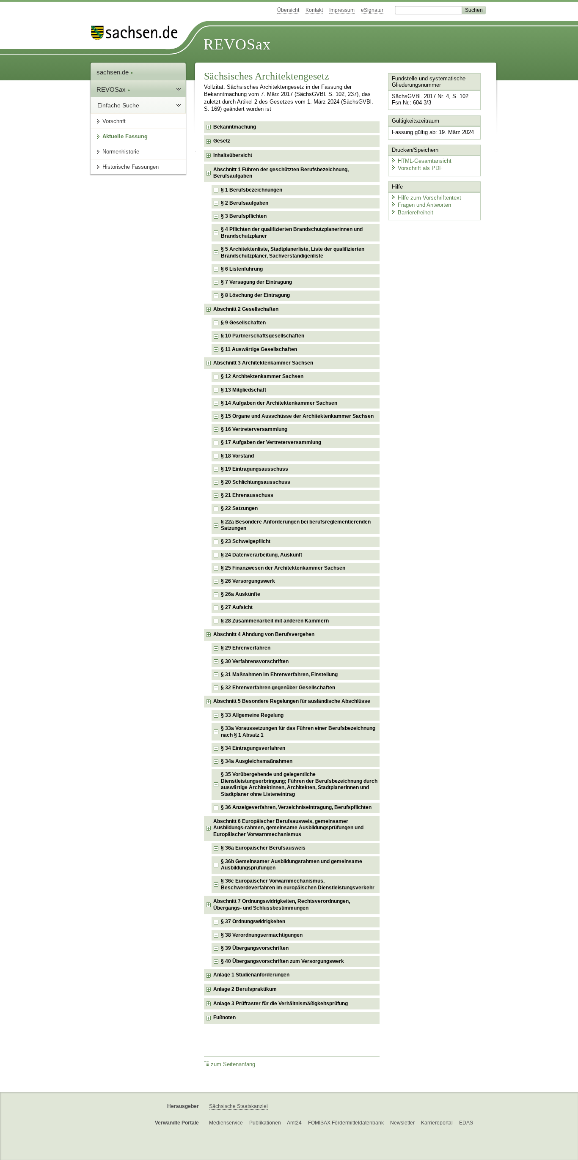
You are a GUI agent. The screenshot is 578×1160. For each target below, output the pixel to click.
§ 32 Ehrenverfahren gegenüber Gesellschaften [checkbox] (278, 688)
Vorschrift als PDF (420, 168)
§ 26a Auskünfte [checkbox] (240, 594)
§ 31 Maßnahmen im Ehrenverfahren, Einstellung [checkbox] (279, 674)
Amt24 (294, 1123)
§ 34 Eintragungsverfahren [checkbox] (253, 748)
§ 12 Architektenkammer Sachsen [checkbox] (262, 376)
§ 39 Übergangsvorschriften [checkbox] (255, 948)
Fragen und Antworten (424, 205)
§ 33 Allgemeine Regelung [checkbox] (252, 715)
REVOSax (237, 44)
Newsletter (402, 1123)
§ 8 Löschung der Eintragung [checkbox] (255, 295)
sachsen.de (113, 72)
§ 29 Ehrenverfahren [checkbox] (245, 648)
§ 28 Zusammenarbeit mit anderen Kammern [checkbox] (275, 621)
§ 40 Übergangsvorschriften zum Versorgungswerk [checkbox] (282, 961)
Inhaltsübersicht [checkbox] (232, 155)
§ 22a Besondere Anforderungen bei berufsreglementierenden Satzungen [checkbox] (296, 525)
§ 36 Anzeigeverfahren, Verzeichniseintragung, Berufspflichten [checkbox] (296, 807)
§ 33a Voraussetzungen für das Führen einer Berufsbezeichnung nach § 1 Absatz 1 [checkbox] (298, 731)
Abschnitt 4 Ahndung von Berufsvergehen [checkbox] (263, 634)
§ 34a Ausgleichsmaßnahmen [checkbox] (256, 761)
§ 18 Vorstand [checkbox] (237, 456)
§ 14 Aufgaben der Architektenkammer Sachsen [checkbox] (279, 403)
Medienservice (226, 1123)
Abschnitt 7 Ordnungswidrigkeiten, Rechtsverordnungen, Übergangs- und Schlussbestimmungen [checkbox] (281, 904)
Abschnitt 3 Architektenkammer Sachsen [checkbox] (263, 363)
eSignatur (372, 10)
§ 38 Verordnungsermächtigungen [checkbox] (262, 935)
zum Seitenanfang (233, 1064)
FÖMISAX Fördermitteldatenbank (346, 1123)
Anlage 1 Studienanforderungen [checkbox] (251, 975)
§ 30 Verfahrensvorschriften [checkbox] (255, 661)
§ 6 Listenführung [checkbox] (242, 269)
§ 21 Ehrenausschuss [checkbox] (247, 495)
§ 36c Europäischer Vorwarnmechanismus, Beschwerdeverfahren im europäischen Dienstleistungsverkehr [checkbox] (297, 884)
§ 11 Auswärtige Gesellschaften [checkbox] (259, 349)
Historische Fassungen (130, 167)
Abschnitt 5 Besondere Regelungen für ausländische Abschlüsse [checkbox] (291, 701)
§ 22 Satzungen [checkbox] (239, 508)
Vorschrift (114, 121)
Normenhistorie (120, 151)
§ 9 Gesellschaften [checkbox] (243, 323)
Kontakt (314, 10)
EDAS (466, 1123)
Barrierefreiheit (415, 212)
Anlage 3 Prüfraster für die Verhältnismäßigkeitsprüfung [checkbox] (280, 1003)
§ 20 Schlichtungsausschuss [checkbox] (255, 482)
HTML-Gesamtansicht (424, 161)
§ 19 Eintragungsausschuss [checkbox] (254, 469)
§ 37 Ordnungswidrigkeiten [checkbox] (253, 921)
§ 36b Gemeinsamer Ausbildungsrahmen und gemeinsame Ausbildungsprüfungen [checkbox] (291, 864)
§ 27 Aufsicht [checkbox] (237, 607)
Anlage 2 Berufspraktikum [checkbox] (245, 989)
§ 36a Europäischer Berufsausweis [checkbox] (263, 848)
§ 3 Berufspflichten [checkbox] (244, 216)
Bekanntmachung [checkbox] (234, 127)
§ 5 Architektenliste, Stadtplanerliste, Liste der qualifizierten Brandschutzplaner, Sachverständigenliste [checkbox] (292, 252)
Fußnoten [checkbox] (224, 1017)
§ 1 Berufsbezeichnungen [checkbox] (251, 190)
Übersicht (288, 10)
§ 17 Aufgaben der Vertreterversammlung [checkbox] (271, 442)
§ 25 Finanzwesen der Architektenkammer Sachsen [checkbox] (283, 568)
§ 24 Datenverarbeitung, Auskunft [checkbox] (261, 555)
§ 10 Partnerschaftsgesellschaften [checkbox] (262, 336)
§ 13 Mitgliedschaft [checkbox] (243, 390)
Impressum (342, 10)
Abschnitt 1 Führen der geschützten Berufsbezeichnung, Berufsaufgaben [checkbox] (281, 173)
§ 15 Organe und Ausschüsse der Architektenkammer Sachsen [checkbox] (297, 416)
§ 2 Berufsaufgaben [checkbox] (244, 203)
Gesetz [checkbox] (221, 141)
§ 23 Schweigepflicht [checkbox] (245, 541)
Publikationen (265, 1123)
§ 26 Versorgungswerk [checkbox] (248, 581)
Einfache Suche (118, 105)
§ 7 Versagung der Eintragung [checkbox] (256, 282)
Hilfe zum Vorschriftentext (429, 198)
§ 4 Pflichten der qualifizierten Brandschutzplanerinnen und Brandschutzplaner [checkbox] (292, 232)
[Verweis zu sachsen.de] (137, 32)
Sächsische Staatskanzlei (238, 1106)
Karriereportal (437, 1123)
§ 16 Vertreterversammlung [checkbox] (254, 429)
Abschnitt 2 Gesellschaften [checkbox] (245, 309)
